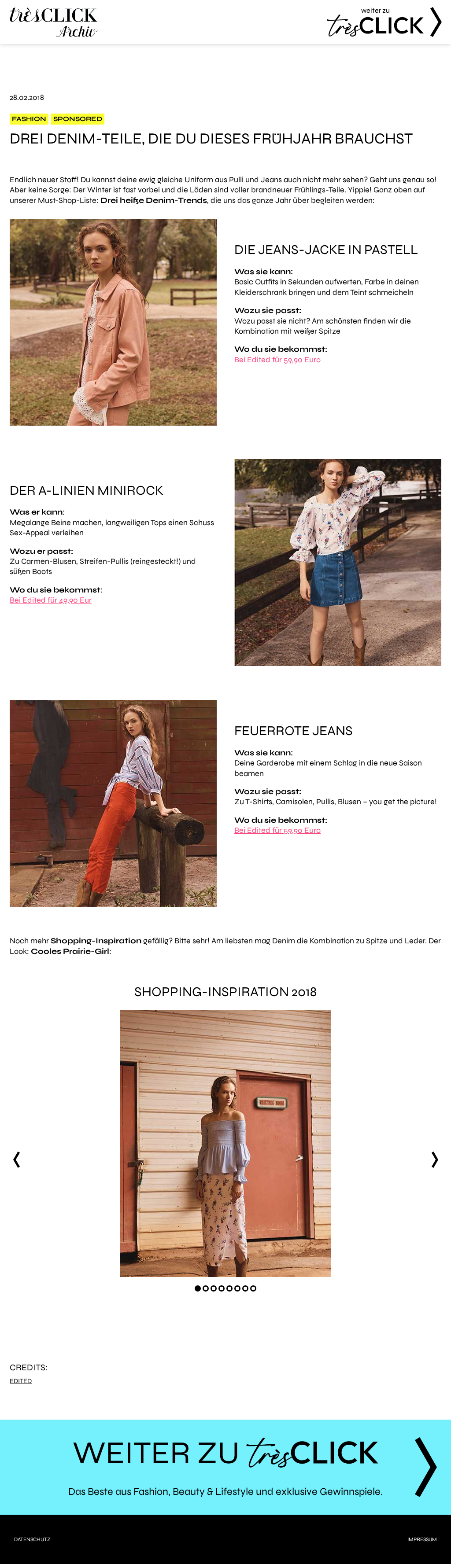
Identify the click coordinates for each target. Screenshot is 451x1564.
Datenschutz (32, 1539)
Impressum (422, 1539)
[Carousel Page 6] (237, 1288)
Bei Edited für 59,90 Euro (277, 359)
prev (16, 1159)
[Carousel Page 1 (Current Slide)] (198, 1288)
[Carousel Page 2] (206, 1288)
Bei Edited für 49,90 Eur (51, 600)
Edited (21, 1381)
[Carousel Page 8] (253, 1288)
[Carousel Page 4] (221, 1288)
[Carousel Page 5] (229, 1288)
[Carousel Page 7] (245, 1288)
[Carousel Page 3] (214, 1288)
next (434, 1159)
